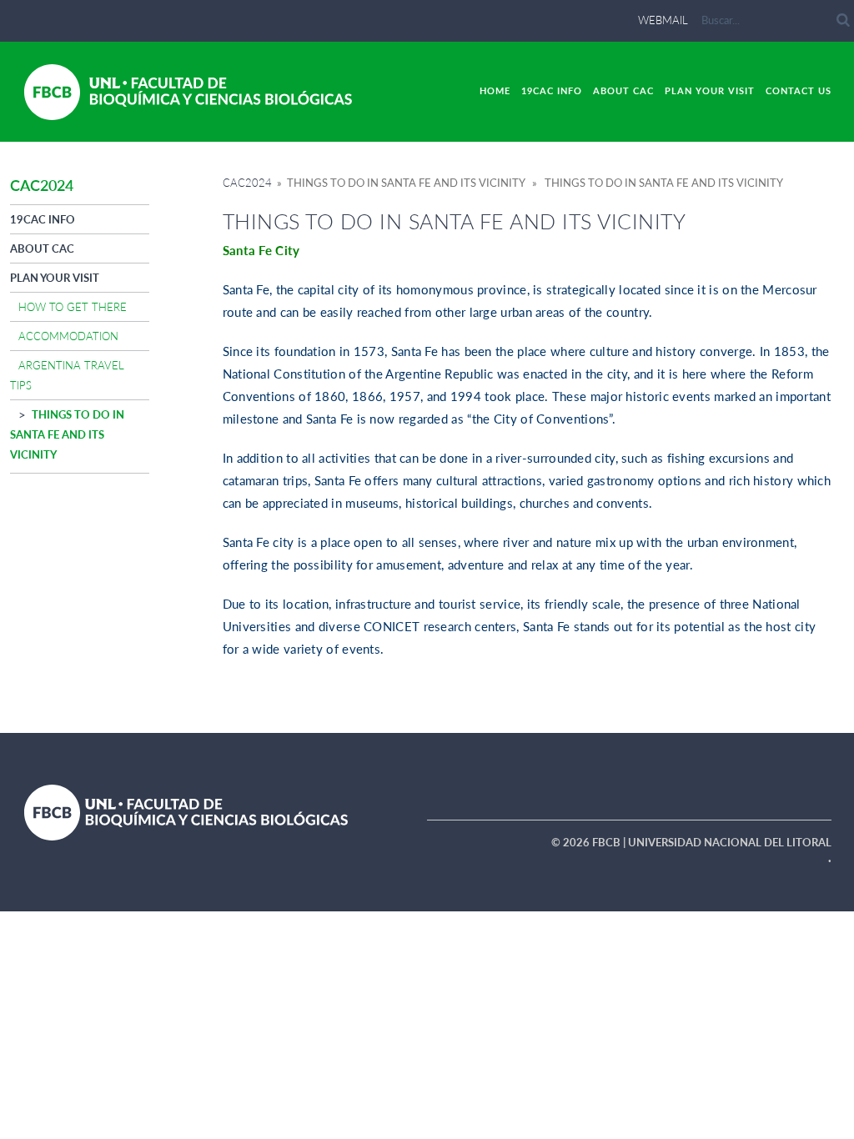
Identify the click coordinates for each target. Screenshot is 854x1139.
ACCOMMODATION (68, 336)
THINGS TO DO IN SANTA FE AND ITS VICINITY (67, 434)
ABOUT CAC (623, 90)
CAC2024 (247, 182)
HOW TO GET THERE (72, 307)
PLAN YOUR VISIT (710, 90)
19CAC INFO (551, 90)
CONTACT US (798, 90)
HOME (495, 90)
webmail (663, 20)
